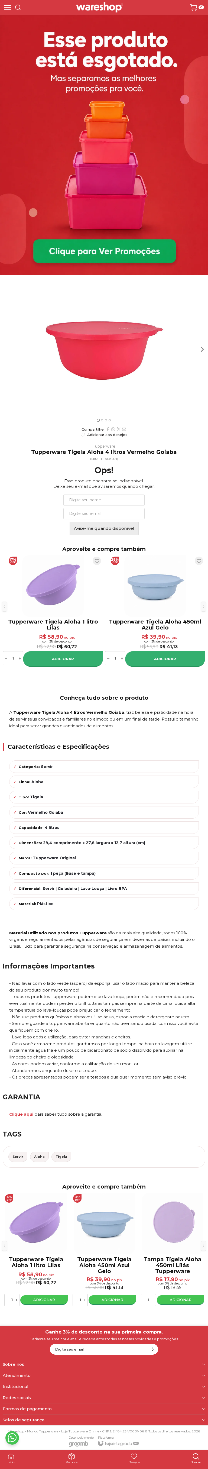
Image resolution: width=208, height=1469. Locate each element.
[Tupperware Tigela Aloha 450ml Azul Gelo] (155, 610)
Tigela (61, 1157)
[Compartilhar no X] (119, 429)
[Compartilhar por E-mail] (124, 429)
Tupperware (104, 446)
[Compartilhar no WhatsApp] (113, 429)
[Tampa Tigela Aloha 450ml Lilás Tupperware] (172, 1250)
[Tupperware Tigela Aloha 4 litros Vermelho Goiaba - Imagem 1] (104, 349)
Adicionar (63, 659)
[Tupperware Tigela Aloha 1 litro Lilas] (53, 610)
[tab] (98, 420)
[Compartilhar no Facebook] (108, 429)
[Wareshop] (99, 7)
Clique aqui (21, 1114)
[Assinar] (152, 1349)
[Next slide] (202, 349)
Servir (17, 1157)
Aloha (39, 1157)
